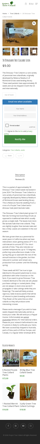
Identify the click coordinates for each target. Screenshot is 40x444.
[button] (33, 3)
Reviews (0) (20, 179)
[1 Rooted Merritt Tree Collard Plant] (10, 391)
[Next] (34, 51)
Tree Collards (14, 13)
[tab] (19, 175)
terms (20, 131)
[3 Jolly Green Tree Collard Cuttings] (28, 391)
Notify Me (20, 139)
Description (20, 174)
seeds (23, 150)
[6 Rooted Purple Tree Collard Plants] (10, 358)
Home (4, 13)
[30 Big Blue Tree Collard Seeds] (28, 358)
